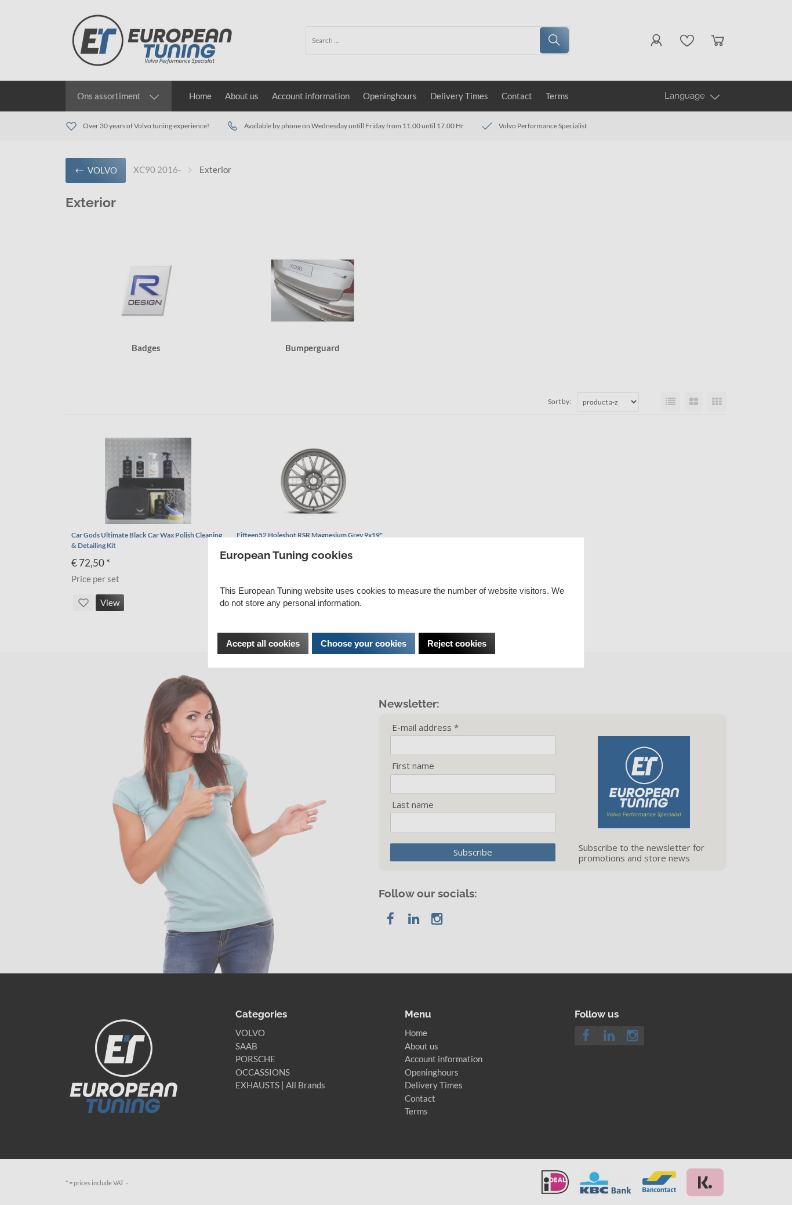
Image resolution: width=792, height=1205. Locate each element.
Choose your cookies (363, 643)
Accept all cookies (263, 643)
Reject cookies (456, 643)
